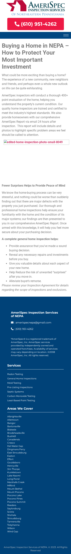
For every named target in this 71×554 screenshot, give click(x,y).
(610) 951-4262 (24, 329)
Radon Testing (15, 374)
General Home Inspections (21, 378)
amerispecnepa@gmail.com (33, 322)
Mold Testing (14, 383)
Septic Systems (15, 391)
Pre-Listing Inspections (20, 387)
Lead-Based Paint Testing (21, 400)
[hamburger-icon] (66, 35)
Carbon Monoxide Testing (21, 396)
